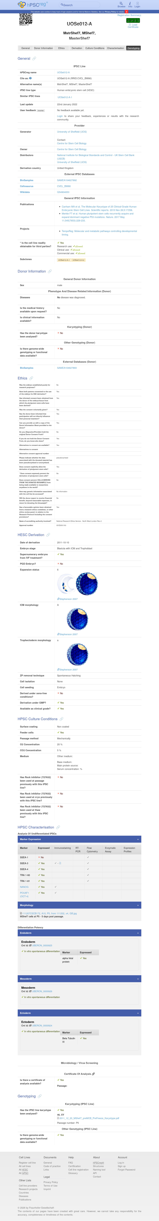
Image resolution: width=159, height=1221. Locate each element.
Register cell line (27, 1162)
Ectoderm (25, 1013)
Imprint (47, 1189)
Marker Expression (30, 839)
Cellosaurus (26, 186)
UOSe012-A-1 (65, 97)
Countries (24, 1192)
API (95, 1173)
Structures (98, 1166)
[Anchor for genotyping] (39, 1095)
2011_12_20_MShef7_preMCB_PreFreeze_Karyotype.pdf (89, 1118)
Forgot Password (126, 1169)
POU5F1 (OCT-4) (24, 894)
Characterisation (115, 48)
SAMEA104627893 (67, 367)
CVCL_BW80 (64, 186)
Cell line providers (28, 1185)
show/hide (41, 110)
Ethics (61, 48)
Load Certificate (133, 26)
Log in (121, 1162)
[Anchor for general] (33, 58)
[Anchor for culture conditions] (61, 718)
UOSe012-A (63, 72)
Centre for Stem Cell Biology (71, 143)
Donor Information (43, 48)
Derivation (77, 48)
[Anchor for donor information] (49, 271)
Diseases (23, 1196)
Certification (74, 1166)
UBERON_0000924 (42, 1025)
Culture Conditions (94, 48)
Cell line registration (78, 1169)
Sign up (122, 1166)
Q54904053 (63, 192)
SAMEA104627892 (67, 180)
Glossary (73, 1173)
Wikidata (25, 192)
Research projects (28, 1189)
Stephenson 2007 (68, 599)
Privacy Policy (110, 12)
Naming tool (99, 1169)
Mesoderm (26, 978)
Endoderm (25, 932)
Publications (25, 1199)
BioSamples (26, 180)
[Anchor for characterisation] (57, 827)
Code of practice (52, 1166)
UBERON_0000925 (42, 945)
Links (46, 1169)
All (23, 1169)
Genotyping (133, 48)
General (25, 48)
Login (137, 6)
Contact (97, 1176)
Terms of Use (50, 1185)
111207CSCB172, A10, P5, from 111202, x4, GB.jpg (49, 913)
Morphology (26, 905)
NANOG (24, 886)
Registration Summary (129, 15)
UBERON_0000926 (42, 991)
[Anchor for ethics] (30, 377)
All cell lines (25, 1166)
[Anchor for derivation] (47, 534)
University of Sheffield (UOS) (72, 131)
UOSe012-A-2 (78, 260)
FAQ (70, 1162)
